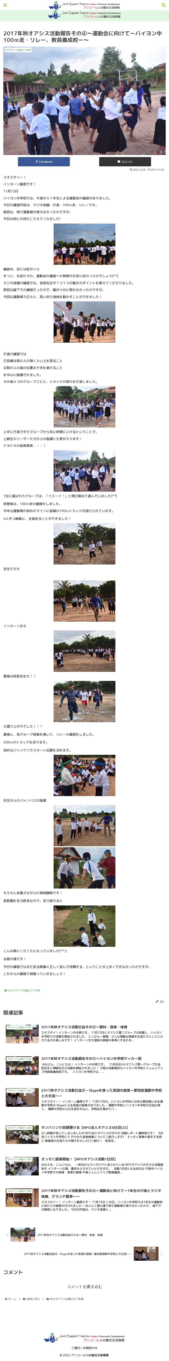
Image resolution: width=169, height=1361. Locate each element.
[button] (154, 746)
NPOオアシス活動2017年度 (24, 990)
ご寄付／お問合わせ (84, 1348)
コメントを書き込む (84, 1286)
